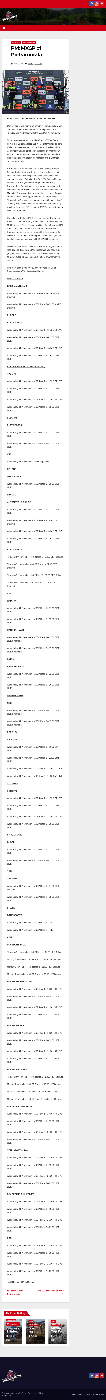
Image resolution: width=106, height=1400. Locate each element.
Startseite (71, 1394)
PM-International (29, 42)
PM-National (33, 1324)
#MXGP (38, 63)
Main (31, 1321)
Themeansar (6, 1396)
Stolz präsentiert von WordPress (14, 1393)
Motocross (16, 42)
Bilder (79, 1394)
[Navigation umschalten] (55, 28)
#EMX (30, 63)
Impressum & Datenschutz (94, 1394)
